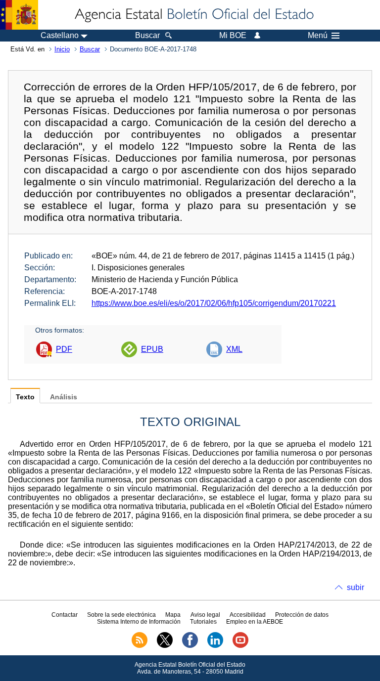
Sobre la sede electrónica (121, 614)
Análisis (63, 397)
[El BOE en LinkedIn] (215, 645)
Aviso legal (205, 614)
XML (234, 349)
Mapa (173, 614)
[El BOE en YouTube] (240, 645)
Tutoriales (203, 621)
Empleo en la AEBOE (254, 621)
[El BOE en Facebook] (190, 645)
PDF (64, 349)
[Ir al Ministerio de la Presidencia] (19, 15)
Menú (318, 36)
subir (355, 587)
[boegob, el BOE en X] (165, 645)
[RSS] (139, 645)
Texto (25, 397)
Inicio (62, 49)
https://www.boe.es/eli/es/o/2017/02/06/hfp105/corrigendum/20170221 (214, 303)
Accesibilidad (248, 614)
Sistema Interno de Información (139, 621)
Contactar (64, 614)
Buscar (90, 49)
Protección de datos (302, 614)
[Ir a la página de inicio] (193, 15)
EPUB (152, 349)
